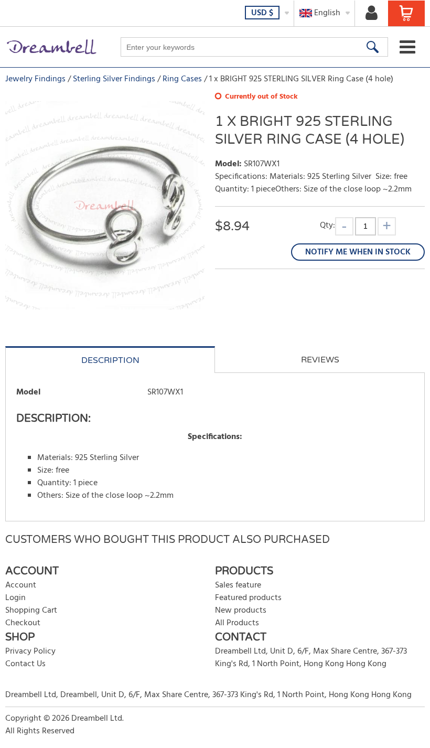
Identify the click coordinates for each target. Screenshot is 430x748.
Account (20, 585)
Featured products (248, 598)
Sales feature (238, 585)
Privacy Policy (30, 651)
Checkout (22, 623)
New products (240, 610)
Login (15, 598)
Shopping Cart (31, 610)
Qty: (327, 225)
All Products (237, 623)
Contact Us (25, 664)
